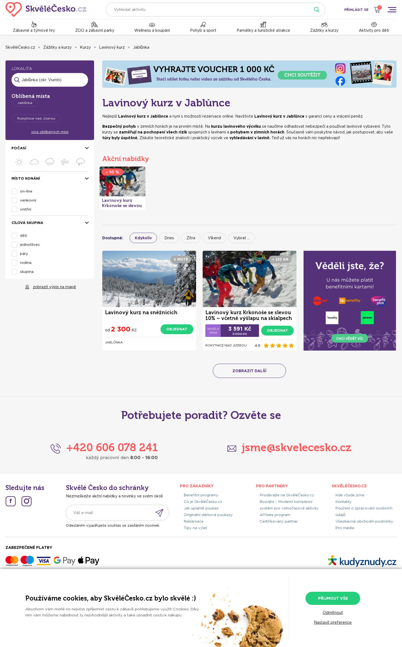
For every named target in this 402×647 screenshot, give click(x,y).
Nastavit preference (333, 622)
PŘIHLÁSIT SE (356, 10)
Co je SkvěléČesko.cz (203, 502)
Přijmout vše (333, 598)
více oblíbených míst (50, 132)
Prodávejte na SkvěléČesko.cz (287, 495)
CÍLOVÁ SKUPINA (27, 223)
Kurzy (85, 47)
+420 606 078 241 (112, 447)
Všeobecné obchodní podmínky (364, 521)
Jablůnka (141, 47)
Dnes (169, 238)
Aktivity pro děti (374, 30)
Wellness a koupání (152, 30)
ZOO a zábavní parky (94, 30)
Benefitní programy (201, 495)
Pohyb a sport (203, 30)
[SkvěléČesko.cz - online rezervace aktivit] (45, 10)
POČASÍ (18, 148)
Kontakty (344, 502)
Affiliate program (275, 515)
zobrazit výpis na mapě (54, 287)
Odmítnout (333, 612)
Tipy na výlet (195, 528)
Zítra (191, 238)
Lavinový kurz (112, 47)
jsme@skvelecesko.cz (296, 447)
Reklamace (193, 521)
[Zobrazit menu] (392, 10)
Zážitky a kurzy (324, 30)
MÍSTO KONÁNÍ (25, 178)
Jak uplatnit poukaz (201, 508)
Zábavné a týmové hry (34, 30)
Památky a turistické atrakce (263, 30)
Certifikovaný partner (279, 521)
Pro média (345, 528)
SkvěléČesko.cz (20, 47)
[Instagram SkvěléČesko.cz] (26, 501)
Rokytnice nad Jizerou (36, 118)
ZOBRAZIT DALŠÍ (249, 371)
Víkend (214, 238)
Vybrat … (242, 238)
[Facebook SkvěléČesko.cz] (10, 501)
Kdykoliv (143, 238)
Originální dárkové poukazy (208, 515)
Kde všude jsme (350, 495)
